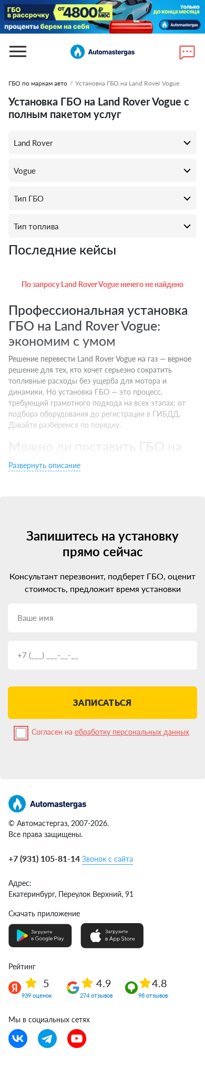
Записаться (102, 702)
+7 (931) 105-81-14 (44, 858)
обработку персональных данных (132, 731)
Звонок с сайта (107, 858)
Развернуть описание (44, 465)
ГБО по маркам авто (37, 83)
